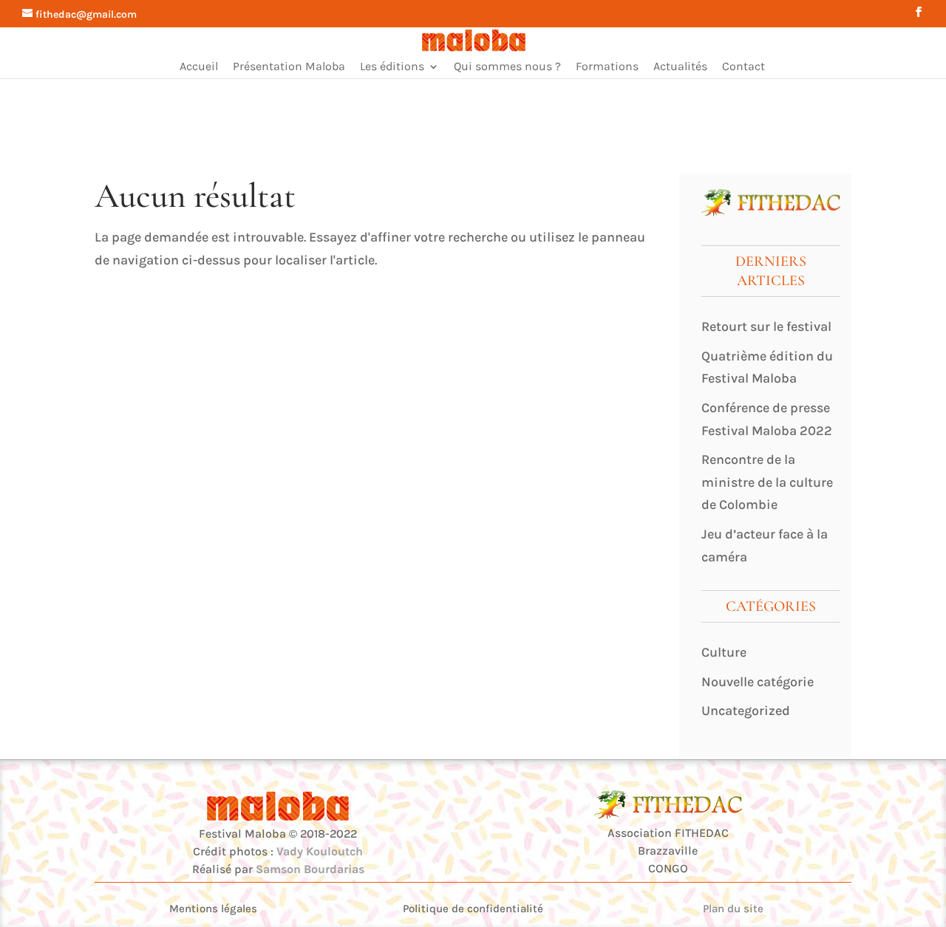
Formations (607, 67)
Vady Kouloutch (319, 851)
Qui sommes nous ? (507, 67)
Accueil (199, 67)
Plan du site (733, 908)
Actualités (680, 67)
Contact (743, 67)
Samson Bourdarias (310, 869)
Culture (723, 652)
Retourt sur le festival (766, 326)
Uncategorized (745, 710)
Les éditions (392, 67)
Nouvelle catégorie (757, 682)
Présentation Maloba (289, 67)
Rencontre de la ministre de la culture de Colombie (767, 482)
